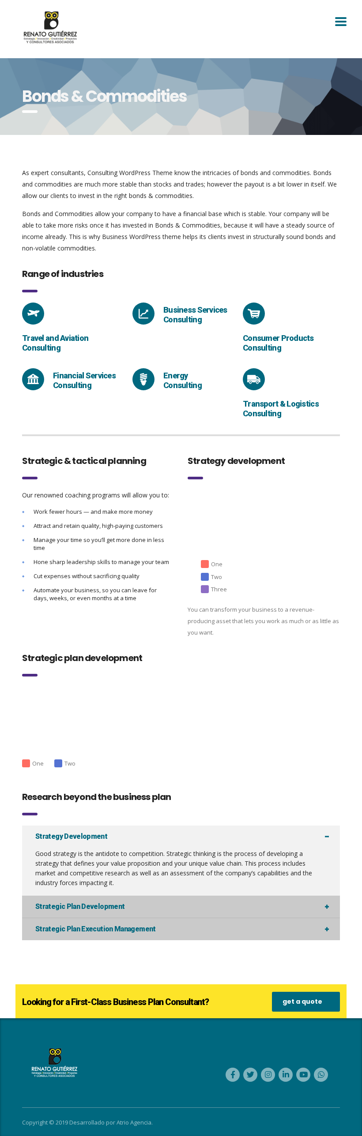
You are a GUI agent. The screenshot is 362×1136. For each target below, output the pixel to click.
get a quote (302, 1001)
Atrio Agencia (134, 1122)
